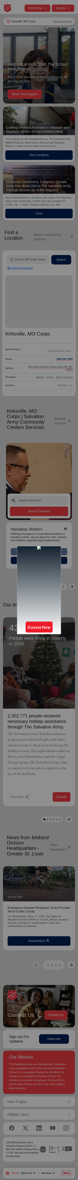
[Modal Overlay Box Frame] (39, 590)
